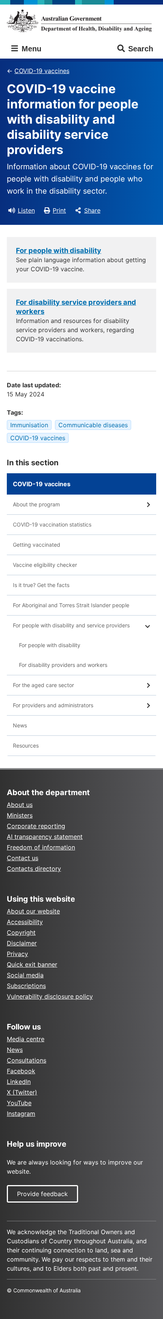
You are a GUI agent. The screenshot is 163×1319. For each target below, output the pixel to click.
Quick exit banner (32, 964)
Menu (30, 49)
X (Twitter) (22, 1092)
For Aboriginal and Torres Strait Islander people (71, 605)
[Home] (81, 21)
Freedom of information (41, 847)
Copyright (21, 932)
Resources (26, 745)
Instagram (21, 1113)
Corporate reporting (36, 826)
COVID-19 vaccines (41, 71)
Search (140, 49)
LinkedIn (19, 1081)
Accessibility (25, 922)
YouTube (19, 1103)
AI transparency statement (45, 836)
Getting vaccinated (36, 544)
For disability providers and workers (63, 665)
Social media (25, 975)
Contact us (22, 858)
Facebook (21, 1071)
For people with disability (58, 250)
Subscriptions (26, 986)
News (20, 725)
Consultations (26, 1060)
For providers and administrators (53, 705)
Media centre (25, 1039)
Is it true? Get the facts (41, 585)
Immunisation (29, 425)
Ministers (20, 815)
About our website (33, 911)
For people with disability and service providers (71, 625)
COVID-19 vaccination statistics (52, 524)
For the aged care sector (43, 685)
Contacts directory (34, 868)
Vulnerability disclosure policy (50, 996)
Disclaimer (22, 943)
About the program (36, 504)
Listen (26, 210)
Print (59, 210)
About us (20, 804)
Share (92, 210)
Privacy (17, 954)
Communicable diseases (93, 425)
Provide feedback (42, 1194)
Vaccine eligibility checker (45, 565)
